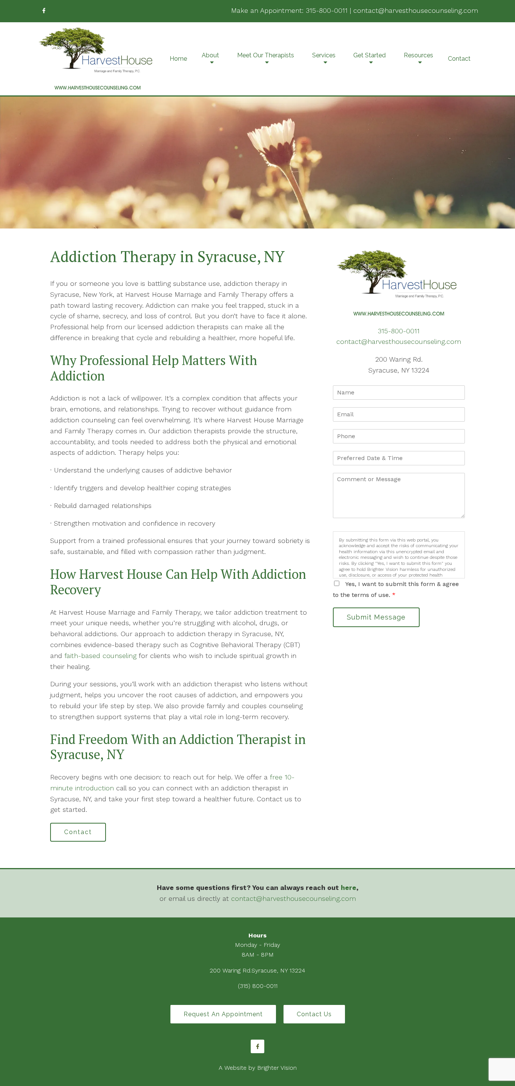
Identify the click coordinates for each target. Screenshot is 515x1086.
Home (178, 58)
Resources (418, 55)
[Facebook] (44, 10)
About (210, 55)
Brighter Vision (277, 1067)
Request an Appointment (223, 1014)
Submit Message (376, 617)
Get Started (369, 55)
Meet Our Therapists (265, 55)
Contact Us (314, 1014)
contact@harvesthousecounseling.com (415, 10)
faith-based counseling (100, 656)
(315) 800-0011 (257, 985)
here (348, 887)
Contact (459, 58)
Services (324, 55)
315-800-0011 (327, 10)
